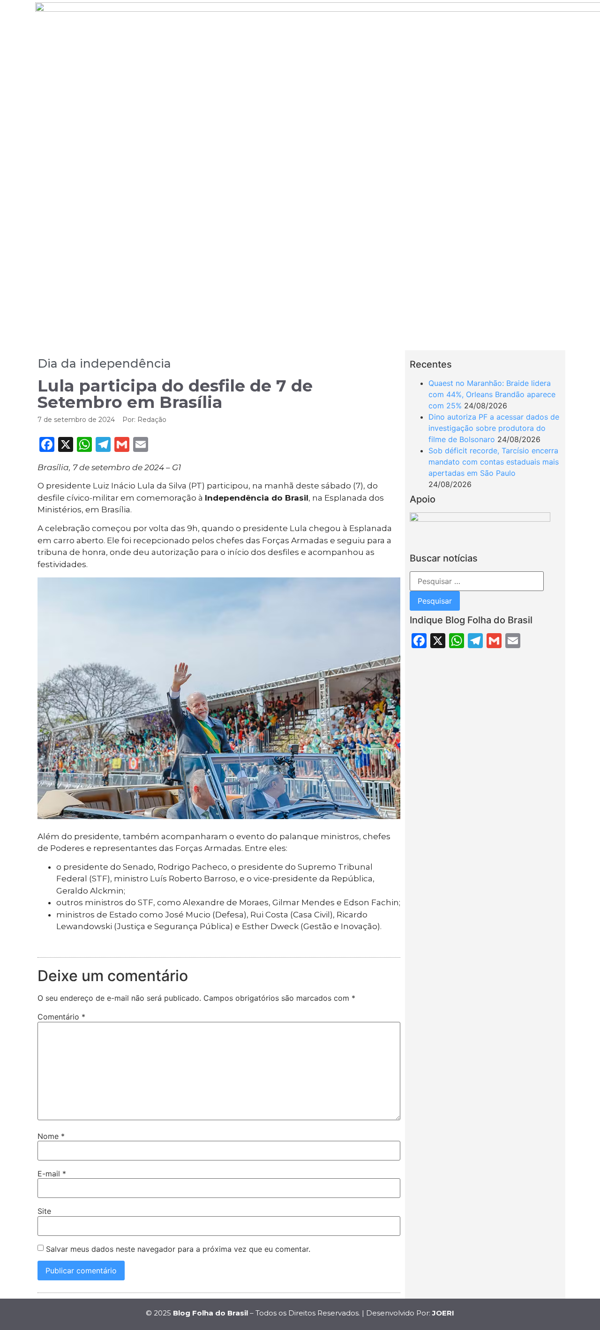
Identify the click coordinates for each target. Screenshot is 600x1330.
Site (44, 1211)
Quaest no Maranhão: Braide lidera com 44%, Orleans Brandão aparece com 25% (491, 394)
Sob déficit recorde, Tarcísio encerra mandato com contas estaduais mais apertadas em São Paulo (493, 462)
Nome (51, 1136)
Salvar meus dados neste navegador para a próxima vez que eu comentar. (178, 1249)
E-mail (52, 1173)
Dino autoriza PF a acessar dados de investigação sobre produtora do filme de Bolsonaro (493, 428)
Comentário (61, 1016)
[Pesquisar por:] (477, 581)
